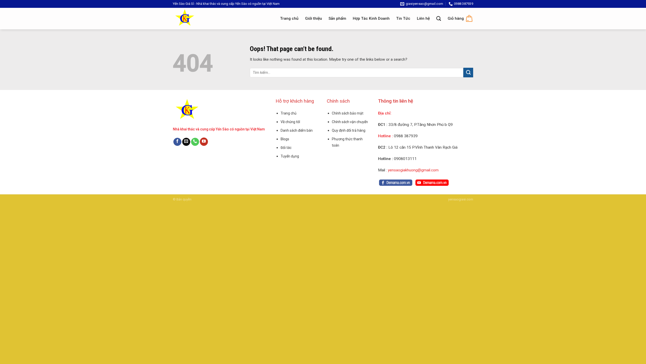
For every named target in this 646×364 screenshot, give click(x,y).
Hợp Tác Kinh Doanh (371, 18)
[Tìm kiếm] (438, 18)
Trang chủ (289, 18)
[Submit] (468, 72)
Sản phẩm (337, 18)
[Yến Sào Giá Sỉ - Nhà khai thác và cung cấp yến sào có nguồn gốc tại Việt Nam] (189, 18)
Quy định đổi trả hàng (348, 130)
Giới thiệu (313, 18)
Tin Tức (403, 18)
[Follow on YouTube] (204, 142)
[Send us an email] (186, 142)
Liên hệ (423, 18)
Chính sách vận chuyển (350, 122)
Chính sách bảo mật (347, 113)
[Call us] (195, 142)
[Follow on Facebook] (177, 142)
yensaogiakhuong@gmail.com (413, 170)
